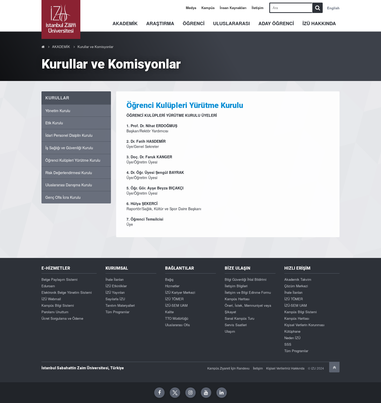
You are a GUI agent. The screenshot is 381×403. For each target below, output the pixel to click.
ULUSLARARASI (231, 23)
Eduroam (48, 285)
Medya (191, 7)
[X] (175, 392)
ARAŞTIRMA (160, 23)
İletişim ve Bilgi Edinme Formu (248, 292)
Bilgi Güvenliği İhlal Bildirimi (245, 279)
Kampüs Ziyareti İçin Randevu (228, 368)
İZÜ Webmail (51, 298)
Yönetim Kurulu (57, 110)
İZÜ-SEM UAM (176, 305)
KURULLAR (57, 98)
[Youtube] (206, 392)
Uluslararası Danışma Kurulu (68, 184)
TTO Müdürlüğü (176, 318)
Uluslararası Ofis (177, 324)
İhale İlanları (114, 279)
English (333, 7)
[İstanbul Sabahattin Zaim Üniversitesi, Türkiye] (60, 19)
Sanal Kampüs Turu (239, 318)
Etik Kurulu (54, 122)
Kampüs (208, 7)
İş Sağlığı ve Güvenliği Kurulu (69, 147)
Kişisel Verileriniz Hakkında (285, 368)
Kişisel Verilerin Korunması (304, 324)
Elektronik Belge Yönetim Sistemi (66, 292)
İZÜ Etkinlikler (116, 285)
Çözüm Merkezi (296, 285)
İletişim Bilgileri (236, 285)
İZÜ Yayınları (115, 292)
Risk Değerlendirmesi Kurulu (68, 172)
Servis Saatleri (236, 324)
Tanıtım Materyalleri (120, 305)
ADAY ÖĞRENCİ (276, 23)
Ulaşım (230, 331)
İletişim (258, 7)
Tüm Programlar (117, 311)
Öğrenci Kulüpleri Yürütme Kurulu (72, 160)
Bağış (169, 279)
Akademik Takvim (297, 279)
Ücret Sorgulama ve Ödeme (62, 318)
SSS (287, 344)
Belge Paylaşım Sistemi (59, 279)
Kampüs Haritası (237, 298)
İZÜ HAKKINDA (319, 23)
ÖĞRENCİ (193, 23)
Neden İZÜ (292, 337)
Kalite (169, 311)
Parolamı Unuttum (54, 311)
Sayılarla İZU (115, 298)
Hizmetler (172, 285)
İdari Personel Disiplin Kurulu (69, 135)
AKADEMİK (125, 23)
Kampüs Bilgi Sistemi (57, 305)
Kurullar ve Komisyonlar (95, 46)
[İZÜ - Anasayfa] (43, 46)
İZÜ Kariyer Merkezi (180, 292)
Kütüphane (292, 331)
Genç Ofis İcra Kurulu (63, 197)
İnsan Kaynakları (233, 7)
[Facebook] (159, 392)
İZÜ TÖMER (174, 298)
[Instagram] (190, 392)
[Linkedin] (221, 392)
